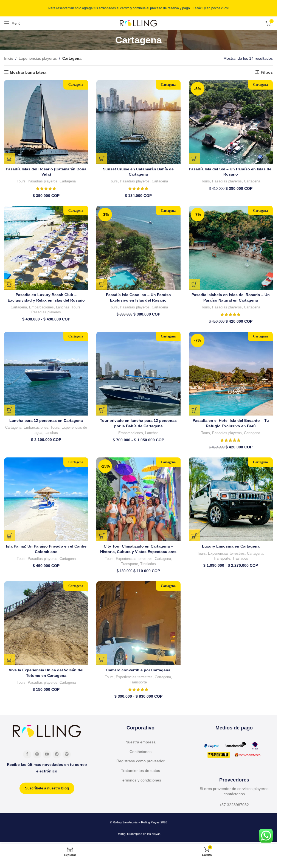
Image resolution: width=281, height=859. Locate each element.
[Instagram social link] (37, 754)
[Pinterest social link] (57, 754)
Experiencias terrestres (134, 559)
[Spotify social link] (67, 754)
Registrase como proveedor (140, 761)
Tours (21, 181)
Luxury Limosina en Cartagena (231, 546)
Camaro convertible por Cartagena (138, 670)
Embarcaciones (41, 307)
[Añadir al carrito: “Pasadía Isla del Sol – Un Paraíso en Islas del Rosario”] (194, 158)
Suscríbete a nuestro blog (47, 788)
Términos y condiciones (140, 780)
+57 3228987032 (234, 805)
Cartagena (68, 181)
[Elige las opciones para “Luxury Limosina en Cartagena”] (194, 535)
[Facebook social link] (27, 754)
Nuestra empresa (140, 742)
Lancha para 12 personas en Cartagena (46, 420)
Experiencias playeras (38, 58)
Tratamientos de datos (140, 770)
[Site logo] (139, 23)
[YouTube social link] (47, 754)
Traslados (148, 564)
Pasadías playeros (42, 181)
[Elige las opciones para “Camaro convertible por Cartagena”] (101, 659)
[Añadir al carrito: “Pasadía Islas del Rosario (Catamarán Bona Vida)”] (9, 158)
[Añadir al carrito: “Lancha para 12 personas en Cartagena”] (9, 410)
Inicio (8, 58)
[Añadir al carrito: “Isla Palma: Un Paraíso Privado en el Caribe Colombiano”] (9, 535)
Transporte (129, 564)
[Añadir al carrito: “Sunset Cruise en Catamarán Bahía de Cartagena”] (101, 158)
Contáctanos (140, 751)
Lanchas (62, 307)
